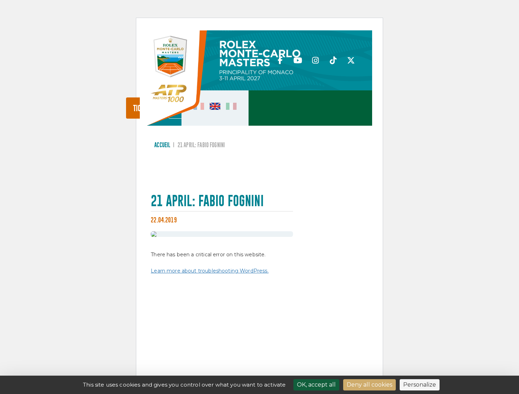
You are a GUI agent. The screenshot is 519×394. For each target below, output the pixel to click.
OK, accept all (316, 384)
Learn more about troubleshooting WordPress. (209, 271)
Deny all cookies (369, 384)
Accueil (162, 145)
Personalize (419, 384)
